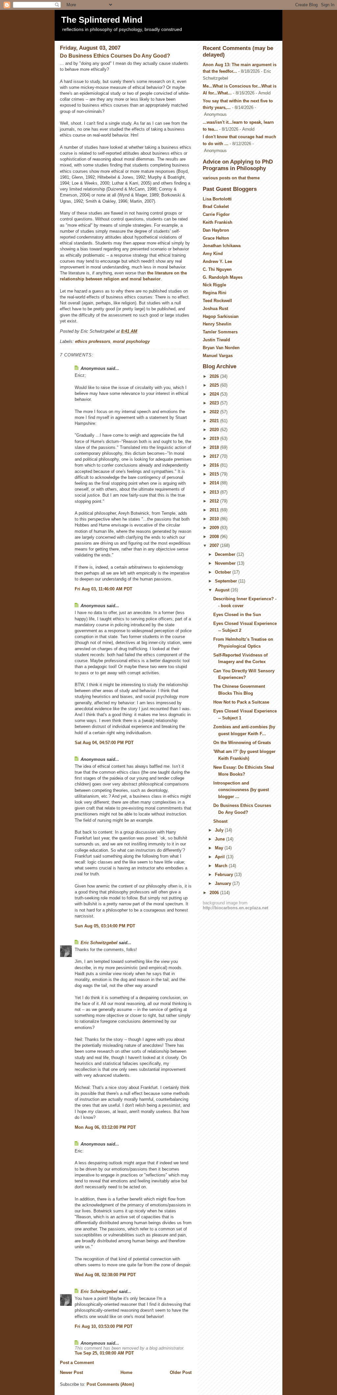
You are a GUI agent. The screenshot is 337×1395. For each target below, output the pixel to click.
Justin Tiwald (216, 339)
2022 (215, 411)
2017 (215, 456)
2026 (215, 376)
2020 (215, 429)
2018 (215, 447)
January (223, 883)
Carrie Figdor (216, 214)
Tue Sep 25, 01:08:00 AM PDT (104, 1353)
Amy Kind (213, 253)
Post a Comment (77, 1362)
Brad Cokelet (216, 206)
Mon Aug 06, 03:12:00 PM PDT (105, 1127)
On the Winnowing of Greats (242, 742)
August (223, 589)
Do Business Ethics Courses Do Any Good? (115, 56)
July (220, 830)
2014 (215, 482)
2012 (215, 501)
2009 (215, 527)
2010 (215, 518)
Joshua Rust (215, 308)
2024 (215, 394)
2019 (215, 438)
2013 (215, 492)
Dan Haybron (216, 230)
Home (126, 1372)
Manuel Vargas (218, 355)
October (223, 572)
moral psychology (131, 341)
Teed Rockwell (217, 300)
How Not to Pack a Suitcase (241, 702)
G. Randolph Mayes (223, 277)
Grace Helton (216, 238)
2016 (215, 465)
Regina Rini (214, 292)
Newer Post (71, 1372)
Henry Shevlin (217, 324)
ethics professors (92, 341)
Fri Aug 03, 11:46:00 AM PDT (103, 588)
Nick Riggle (214, 284)
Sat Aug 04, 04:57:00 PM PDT (104, 742)
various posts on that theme (231, 177)
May (219, 847)
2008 (215, 536)
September (226, 581)
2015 (215, 474)
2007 (215, 545)
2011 (215, 509)
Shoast (220, 821)
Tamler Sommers (220, 331)
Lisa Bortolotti (217, 198)
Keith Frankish (217, 222)
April (220, 856)
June (220, 839)
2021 (215, 420)
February (224, 874)
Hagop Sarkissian (221, 316)
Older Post (181, 1372)
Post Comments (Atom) (110, 1384)
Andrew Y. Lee (217, 261)
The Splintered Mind (102, 20)
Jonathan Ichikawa (222, 245)
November (226, 563)
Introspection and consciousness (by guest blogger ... (241, 790)
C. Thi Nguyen (217, 269)
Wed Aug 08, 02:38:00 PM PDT (105, 1274)
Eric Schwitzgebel (99, 942)
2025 (215, 385)
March (222, 865)
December (226, 554)
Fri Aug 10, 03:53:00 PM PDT (104, 1326)
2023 (215, 402)
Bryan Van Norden (221, 347)
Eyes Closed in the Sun (237, 614)
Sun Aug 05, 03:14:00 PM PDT (105, 925)
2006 (215, 892)
